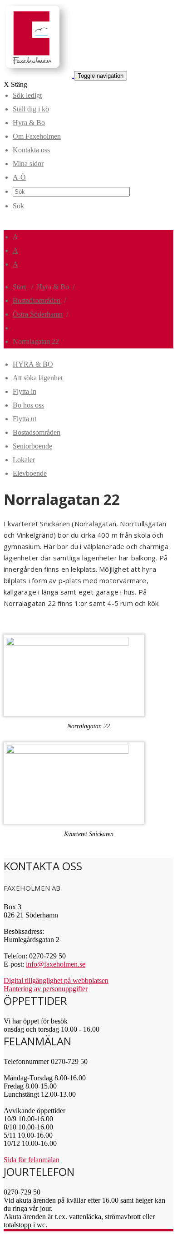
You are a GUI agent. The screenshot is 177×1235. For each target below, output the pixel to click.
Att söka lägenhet (38, 378)
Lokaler (24, 460)
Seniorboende (32, 446)
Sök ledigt (27, 95)
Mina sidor (28, 163)
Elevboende (30, 473)
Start (19, 287)
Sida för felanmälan (31, 1160)
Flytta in (24, 391)
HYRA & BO (33, 364)
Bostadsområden (36, 300)
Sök (18, 206)
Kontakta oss (31, 150)
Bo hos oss (28, 405)
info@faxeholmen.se (55, 964)
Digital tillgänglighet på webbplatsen (56, 980)
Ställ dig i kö (31, 109)
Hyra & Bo (29, 122)
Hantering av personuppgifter (46, 989)
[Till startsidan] (39, 75)
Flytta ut (24, 419)
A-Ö (19, 177)
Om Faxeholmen (37, 136)
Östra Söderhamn (38, 314)
